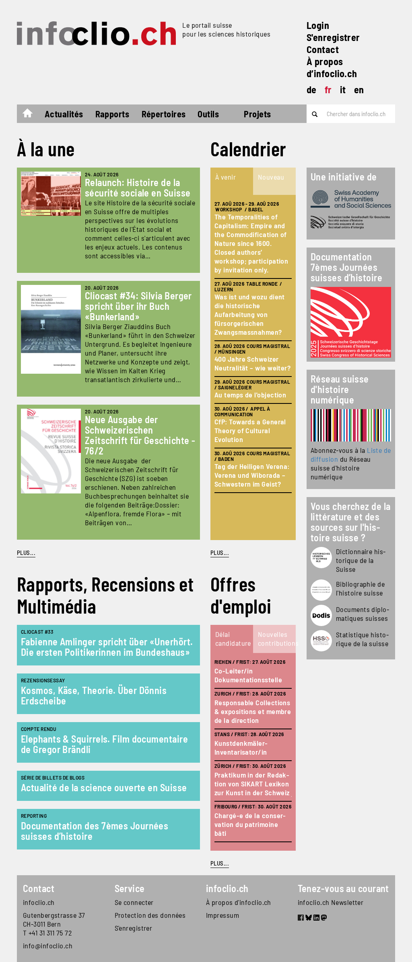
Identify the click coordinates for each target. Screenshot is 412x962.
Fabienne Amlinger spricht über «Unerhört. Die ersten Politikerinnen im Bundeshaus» (107, 647)
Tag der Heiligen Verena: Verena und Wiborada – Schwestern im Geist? (252, 475)
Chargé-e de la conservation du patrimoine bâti (250, 824)
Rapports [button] (112, 113)
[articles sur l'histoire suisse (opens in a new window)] (321, 557)
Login (318, 25)
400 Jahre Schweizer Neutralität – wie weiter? (252, 363)
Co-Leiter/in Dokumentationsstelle (248, 675)
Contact (323, 49)
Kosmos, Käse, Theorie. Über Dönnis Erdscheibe (94, 695)
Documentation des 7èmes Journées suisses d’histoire (94, 831)
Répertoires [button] (164, 113)
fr (328, 89)
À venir (225, 176)
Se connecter (134, 902)
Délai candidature (233, 638)
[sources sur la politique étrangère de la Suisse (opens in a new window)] (321, 615)
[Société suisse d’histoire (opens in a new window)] (351, 222)
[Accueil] (96, 33)
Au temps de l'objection (250, 394)
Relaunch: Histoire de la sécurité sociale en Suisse (138, 187)
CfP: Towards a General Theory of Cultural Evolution (250, 430)
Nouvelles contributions (276, 638)
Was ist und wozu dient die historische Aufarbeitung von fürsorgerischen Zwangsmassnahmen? (249, 314)
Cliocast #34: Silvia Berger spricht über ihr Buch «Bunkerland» (138, 306)
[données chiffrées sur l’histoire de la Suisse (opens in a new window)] (321, 640)
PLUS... (26, 552)
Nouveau (271, 176)
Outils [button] (208, 113)
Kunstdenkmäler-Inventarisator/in (241, 747)
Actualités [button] (64, 113)
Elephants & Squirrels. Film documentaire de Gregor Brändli (104, 744)
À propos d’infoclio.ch (332, 67)
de (312, 89)
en (359, 89)
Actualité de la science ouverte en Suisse (104, 787)
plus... (219, 552)
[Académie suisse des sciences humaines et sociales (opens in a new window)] (351, 199)
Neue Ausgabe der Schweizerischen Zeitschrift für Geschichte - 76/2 (140, 434)
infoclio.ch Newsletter (331, 902)
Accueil (32, 115)
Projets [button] (257, 113)
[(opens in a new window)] (351, 425)
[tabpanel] (253, 367)
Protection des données (150, 915)
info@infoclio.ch (47, 945)
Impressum (222, 915)
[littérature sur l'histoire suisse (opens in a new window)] (321, 590)
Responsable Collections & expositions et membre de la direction (252, 711)
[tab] (231, 181)
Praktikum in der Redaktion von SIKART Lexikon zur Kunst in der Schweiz (252, 783)
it (343, 89)
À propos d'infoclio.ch (238, 902)
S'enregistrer (333, 37)
